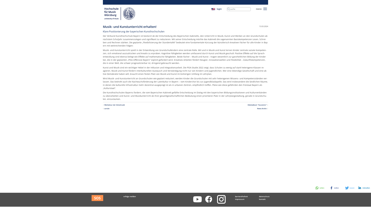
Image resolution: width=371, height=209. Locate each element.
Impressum (239, 199)
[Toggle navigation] (265, 8)
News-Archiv (262, 109)
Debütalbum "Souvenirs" (257, 105)
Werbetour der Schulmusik (114, 105)
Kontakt (262, 199)
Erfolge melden (129, 196)
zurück (106, 109)
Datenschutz (264, 196)
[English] (213, 9)
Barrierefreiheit (241, 196)
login (219, 9)
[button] (362, 188)
